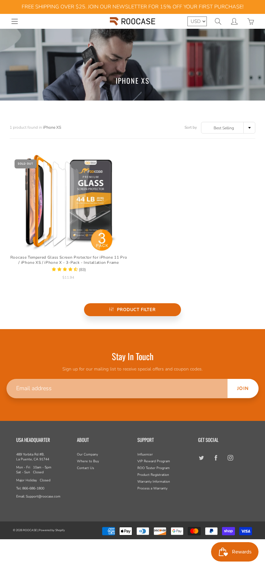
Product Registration (153, 474)
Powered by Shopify (52, 530)
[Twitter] (201, 457)
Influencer (145, 454)
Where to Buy (88, 461)
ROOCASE (30, 530)
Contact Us (85, 468)
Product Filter (136, 310)
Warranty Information (153, 481)
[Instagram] (230, 457)
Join (243, 388)
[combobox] (228, 128)
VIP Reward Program (153, 461)
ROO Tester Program (153, 468)
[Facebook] (216, 457)
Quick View (69, 203)
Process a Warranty (152, 488)
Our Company (87, 454)
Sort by (191, 127)
